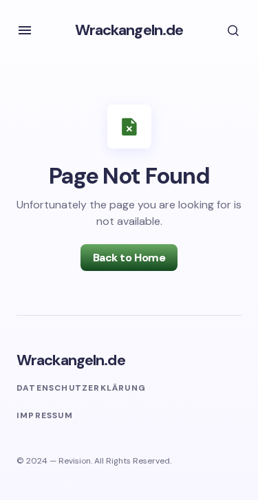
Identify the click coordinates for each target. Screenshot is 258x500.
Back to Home (129, 257)
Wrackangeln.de (129, 30)
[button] (25, 30)
